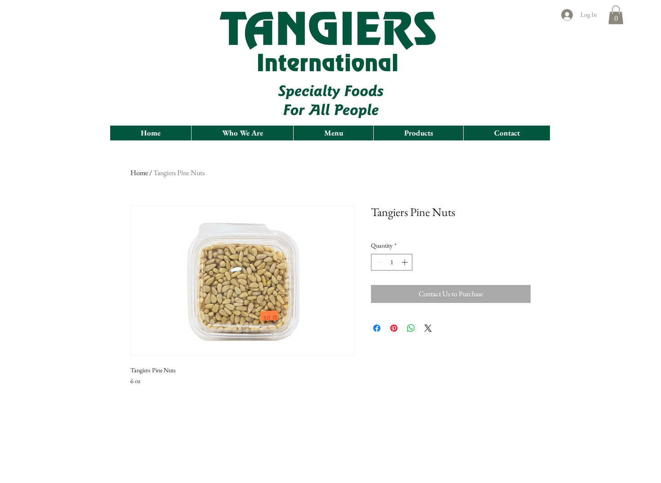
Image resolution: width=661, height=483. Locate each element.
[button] (616, 14)
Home (139, 172)
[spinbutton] (392, 262)
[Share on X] (428, 328)
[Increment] (405, 262)
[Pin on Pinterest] (394, 328)
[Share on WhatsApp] (411, 328)
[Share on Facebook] (376, 328)
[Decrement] (378, 262)
